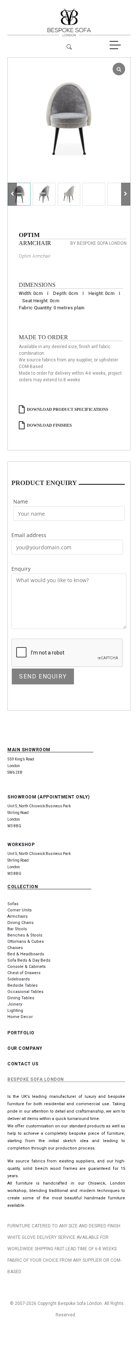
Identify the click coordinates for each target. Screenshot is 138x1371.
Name (20, 501)
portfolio (21, 1032)
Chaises (15, 947)
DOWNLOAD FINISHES (49, 425)
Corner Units (19, 910)
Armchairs (17, 916)
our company (25, 1048)
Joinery (14, 1004)
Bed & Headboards (25, 954)
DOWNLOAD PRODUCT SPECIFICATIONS (67, 409)
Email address (28, 535)
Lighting (15, 1010)
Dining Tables (20, 998)
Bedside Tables (22, 985)
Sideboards (18, 979)
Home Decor (20, 1016)
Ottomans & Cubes (25, 941)
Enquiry (21, 568)
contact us (22, 1063)
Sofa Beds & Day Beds (28, 960)
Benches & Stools (24, 935)
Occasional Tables (25, 991)
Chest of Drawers (23, 972)
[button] (125, 194)
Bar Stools (17, 929)
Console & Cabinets (26, 966)
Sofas (12, 903)
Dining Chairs (20, 922)
